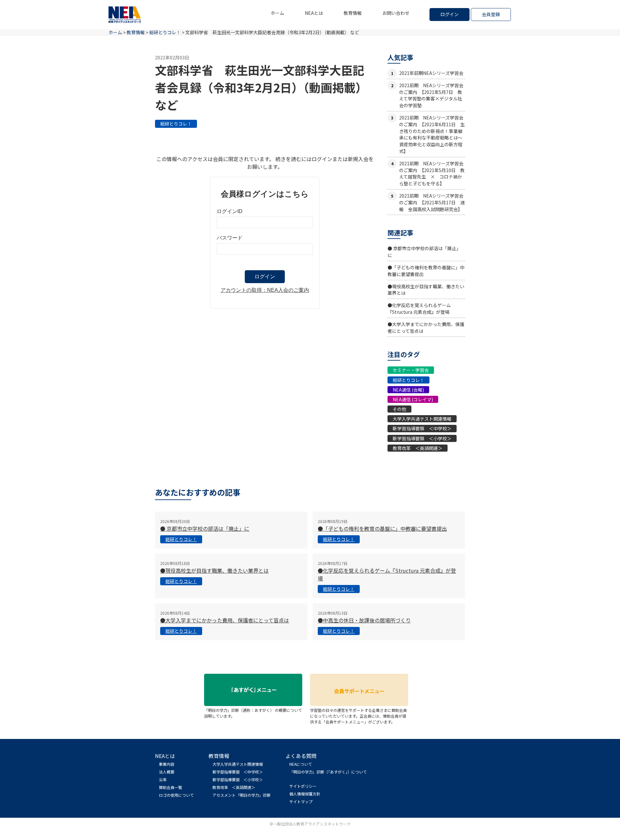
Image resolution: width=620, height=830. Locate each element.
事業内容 (166, 764)
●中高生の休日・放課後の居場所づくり (364, 620)
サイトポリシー (302, 786)
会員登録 (491, 14)
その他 (399, 409)
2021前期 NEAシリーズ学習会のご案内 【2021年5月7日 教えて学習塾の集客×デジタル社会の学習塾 (431, 95)
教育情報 (353, 13)
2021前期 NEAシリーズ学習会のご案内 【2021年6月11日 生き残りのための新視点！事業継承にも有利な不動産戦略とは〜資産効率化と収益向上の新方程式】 (432, 134)
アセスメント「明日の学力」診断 (241, 795)
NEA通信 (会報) (408, 389)
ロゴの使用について (176, 795)
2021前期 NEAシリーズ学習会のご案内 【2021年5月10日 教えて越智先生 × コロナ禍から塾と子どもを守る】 (432, 173)
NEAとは (314, 13)
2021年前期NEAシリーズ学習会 (431, 73)
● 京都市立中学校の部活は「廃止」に (204, 528)
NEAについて (300, 764)
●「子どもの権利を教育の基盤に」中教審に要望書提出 (382, 528)
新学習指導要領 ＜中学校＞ (422, 428)
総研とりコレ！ (176, 123)
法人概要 (166, 771)
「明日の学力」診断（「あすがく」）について (328, 771)
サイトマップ (301, 801)
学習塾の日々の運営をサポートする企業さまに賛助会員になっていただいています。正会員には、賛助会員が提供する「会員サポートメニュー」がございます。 (358, 715)
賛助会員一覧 (170, 787)
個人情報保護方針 (304, 793)
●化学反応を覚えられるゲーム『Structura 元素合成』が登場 (419, 308)
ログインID (230, 211)
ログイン (449, 14)
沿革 (163, 779)
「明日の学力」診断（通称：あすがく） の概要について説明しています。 (253, 713)
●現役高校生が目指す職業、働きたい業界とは (214, 570)
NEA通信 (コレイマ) (413, 399)
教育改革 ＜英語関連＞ (417, 448)
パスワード (230, 238)
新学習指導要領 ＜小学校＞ (422, 438)
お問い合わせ (395, 13)
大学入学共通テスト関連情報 (422, 418)
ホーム (277, 13)
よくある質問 (300, 756)
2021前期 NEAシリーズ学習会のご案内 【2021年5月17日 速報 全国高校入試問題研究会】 (432, 202)
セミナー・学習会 (411, 370)
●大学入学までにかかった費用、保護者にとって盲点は (224, 620)
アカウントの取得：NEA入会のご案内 (265, 290)
